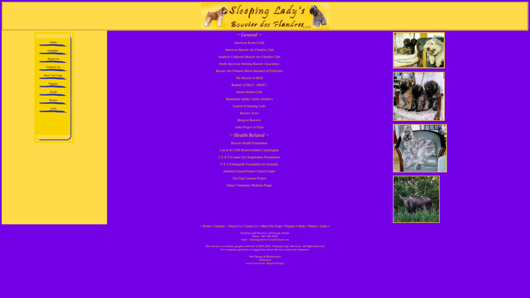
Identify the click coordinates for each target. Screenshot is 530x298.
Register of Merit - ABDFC (249, 85)
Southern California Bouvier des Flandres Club (249, 57)
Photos (312, 226)
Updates (219, 226)
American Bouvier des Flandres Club (249, 50)
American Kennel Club (249, 42)
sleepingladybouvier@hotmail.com (269, 239)
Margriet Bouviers (249, 120)
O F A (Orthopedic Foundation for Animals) (249, 164)
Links (323, 226)
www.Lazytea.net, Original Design (265, 263)
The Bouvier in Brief (249, 78)
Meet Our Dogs (271, 226)
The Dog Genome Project (249, 178)
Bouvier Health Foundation (249, 143)
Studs (301, 226)
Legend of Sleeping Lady (249, 106)
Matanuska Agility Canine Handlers (249, 99)
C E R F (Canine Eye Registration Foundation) (249, 157)
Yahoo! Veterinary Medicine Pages (249, 185)
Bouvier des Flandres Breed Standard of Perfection (249, 71)
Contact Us (251, 226)
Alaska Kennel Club (249, 92)
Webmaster (265, 259)
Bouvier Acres (249, 113)
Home (207, 226)
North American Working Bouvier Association (249, 64)
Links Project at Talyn (249, 127)
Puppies (290, 226)
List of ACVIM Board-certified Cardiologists (249, 150)
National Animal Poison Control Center (249, 171)
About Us (234, 226)
